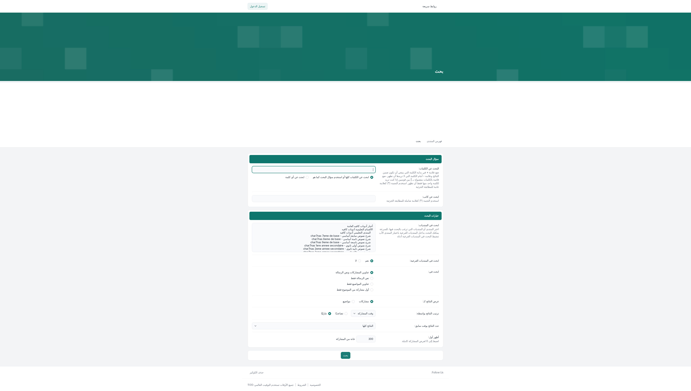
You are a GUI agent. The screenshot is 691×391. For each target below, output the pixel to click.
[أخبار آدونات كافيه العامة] (315, 226)
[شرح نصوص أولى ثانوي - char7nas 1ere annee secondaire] (315, 245)
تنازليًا (324, 313)
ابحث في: (433, 271)
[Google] (420, 372)
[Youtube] (423, 372)
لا (356, 260)
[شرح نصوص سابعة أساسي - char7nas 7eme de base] (315, 235)
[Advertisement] (345, 108)
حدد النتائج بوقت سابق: (427, 325)
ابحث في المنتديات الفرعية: (424, 260)
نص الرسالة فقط (360, 278)
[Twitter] (426, 372)
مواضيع (346, 301)
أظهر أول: (433, 337)
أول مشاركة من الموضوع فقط (353, 289)
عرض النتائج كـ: (431, 301)
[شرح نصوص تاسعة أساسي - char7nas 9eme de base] (315, 242)
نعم (367, 260)
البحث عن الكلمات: (429, 168)
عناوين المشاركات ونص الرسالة (352, 272)
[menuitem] (431, 6)
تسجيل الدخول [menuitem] (257, 6)
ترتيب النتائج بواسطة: (427, 313)
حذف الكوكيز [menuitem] (257, 372)
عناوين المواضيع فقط (358, 283)
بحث (345, 355)
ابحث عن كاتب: (431, 196)
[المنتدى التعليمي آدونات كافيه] (315, 232)
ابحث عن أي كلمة (294, 177)
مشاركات (364, 301)
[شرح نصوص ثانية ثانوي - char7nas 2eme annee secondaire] (315, 248)
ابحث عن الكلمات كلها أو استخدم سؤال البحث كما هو (341, 177)
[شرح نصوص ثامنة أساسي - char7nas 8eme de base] (315, 239)
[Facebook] (429, 372)
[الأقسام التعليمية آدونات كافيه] (315, 229)
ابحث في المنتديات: (428, 225)
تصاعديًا (339, 313)
